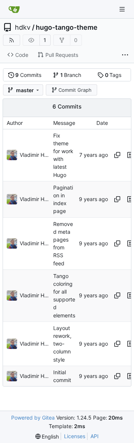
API (94, 436)
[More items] (125, 55)
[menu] (47, 436)
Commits (28, 75)
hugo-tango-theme (67, 27)
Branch (71, 75)
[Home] (14, 9)
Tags (113, 75)
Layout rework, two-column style (62, 344)
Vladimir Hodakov (35, 155)
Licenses (74, 436)
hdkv (23, 27)
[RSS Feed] (11, 40)
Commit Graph (75, 90)
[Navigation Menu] (122, 9)
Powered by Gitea (33, 417)
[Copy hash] (117, 155)
